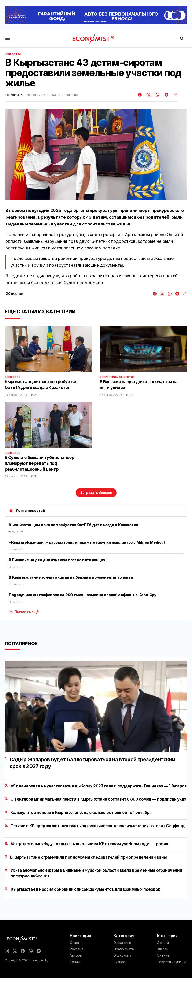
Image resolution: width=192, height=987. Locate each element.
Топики (75, 962)
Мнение (163, 955)
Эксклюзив (122, 943)
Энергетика (109, 377)
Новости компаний (172, 962)
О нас (74, 943)
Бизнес (119, 962)
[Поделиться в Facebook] (140, 95)
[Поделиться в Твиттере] (148, 95)
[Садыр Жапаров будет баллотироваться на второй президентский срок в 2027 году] (96, 706)
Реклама (77, 949)
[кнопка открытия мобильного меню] (7, 39)
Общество (13, 54)
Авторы (76, 955)
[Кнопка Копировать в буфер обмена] (173, 95)
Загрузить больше (96, 493)
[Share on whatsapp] (156, 95)
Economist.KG (15, 94)
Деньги (163, 943)
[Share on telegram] (165, 95)
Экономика (122, 955)
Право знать (124, 949)
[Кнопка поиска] (181, 39)
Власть (162, 949)
